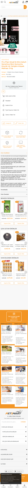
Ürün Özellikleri (5, 153)
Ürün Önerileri (5, 194)
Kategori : (12, 72)
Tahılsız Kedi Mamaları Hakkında (7, 373)
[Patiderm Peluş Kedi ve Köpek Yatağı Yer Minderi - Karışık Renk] (20, 236)
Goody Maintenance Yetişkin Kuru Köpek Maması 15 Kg (7, 215)
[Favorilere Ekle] (3, 91)
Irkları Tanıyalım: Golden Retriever (6, 353)
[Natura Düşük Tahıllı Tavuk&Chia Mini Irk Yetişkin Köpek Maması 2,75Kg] (20, 206)
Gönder (23, 422)
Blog (10, 324)
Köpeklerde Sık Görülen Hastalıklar (20, 354)
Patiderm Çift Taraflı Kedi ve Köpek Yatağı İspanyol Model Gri (7, 245)
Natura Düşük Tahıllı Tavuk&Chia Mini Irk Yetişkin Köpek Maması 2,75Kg (21, 215)
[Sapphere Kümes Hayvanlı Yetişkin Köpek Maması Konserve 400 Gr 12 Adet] (7, 266)
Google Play (19, 471)
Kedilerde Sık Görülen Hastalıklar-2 (21, 333)
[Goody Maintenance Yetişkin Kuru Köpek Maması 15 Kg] (7, 206)
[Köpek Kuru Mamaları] (5, 16)
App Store (9, 471)
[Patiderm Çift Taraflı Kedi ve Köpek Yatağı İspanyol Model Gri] (7, 236)
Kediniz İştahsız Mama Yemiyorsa (20, 373)
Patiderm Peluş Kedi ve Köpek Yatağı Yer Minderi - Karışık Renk (21, 245)
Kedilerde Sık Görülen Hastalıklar (20, 394)
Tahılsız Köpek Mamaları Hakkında (7, 393)
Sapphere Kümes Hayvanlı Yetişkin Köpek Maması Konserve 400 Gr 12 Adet (7, 274)
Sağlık (24, 324)
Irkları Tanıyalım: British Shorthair (6, 332)
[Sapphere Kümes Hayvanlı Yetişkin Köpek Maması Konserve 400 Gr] (20, 266)
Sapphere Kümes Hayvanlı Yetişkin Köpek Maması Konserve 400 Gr (21, 274)
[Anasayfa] (2, 16)
